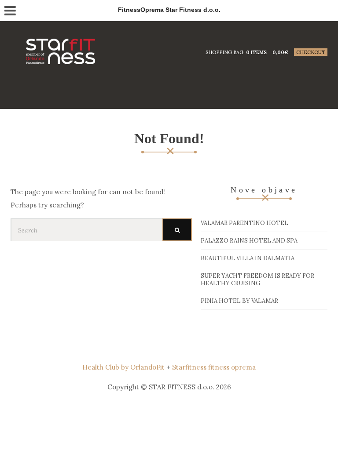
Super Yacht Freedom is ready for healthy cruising (257, 279)
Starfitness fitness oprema (214, 367)
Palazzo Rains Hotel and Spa (249, 240)
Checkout (310, 52)
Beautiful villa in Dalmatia (247, 258)
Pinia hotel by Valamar (239, 301)
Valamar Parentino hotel (244, 223)
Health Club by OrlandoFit (123, 367)
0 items (256, 52)
